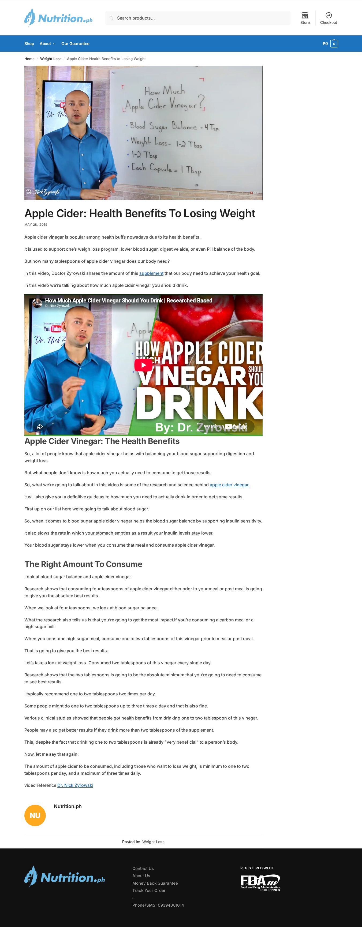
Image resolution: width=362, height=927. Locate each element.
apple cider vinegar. (230, 484)
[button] (330, 44)
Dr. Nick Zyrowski (75, 785)
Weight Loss (50, 59)
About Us (141, 875)
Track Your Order (149, 890)
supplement (151, 273)
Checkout (328, 22)
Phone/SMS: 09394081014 (158, 905)
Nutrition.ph (68, 806)
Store (305, 22)
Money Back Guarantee (155, 883)
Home (29, 59)
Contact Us (143, 868)
